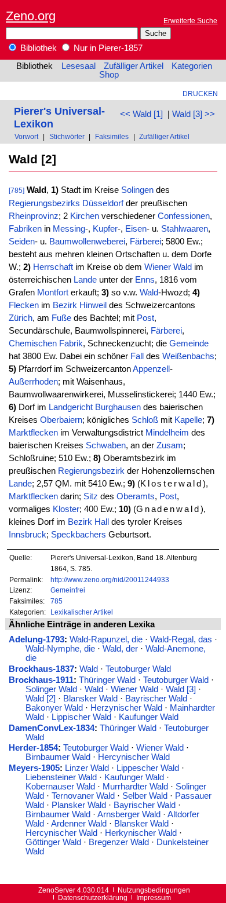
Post (145, 318)
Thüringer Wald (107, 680)
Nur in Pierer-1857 (107, 48)
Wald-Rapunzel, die (106, 639)
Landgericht (71, 407)
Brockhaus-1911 (41, 680)
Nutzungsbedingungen (154, 890)
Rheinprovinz (34, 216)
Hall (101, 522)
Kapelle (188, 420)
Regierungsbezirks (44, 203)
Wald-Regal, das (181, 639)
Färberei (145, 241)
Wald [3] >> (193, 114)
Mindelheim (167, 432)
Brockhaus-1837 (41, 669)
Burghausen (118, 407)
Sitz (90, 496)
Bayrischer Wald (156, 698)
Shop (109, 74)
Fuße (61, 318)
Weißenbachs (188, 356)
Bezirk (65, 305)
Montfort (52, 292)
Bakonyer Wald (54, 707)
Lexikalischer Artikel (81, 612)
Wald (149, 292)
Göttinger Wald (53, 842)
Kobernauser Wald (60, 786)
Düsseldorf (102, 203)
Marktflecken (33, 432)
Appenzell (151, 369)
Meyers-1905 (34, 768)
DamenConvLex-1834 (51, 728)
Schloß (145, 420)
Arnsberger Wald (129, 814)
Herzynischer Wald (126, 707)
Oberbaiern (61, 420)
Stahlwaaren (184, 228)
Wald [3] (181, 689)
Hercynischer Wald (134, 757)
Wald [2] (40, 698)
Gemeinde (189, 343)
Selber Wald (144, 795)
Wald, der (120, 648)
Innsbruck (27, 534)
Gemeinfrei (67, 590)
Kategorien (192, 66)
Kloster (66, 509)
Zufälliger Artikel (133, 66)
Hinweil (93, 305)
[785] (16, 190)
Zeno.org (31, 16)
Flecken (24, 305)
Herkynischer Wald (141, 833)
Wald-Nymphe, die (60, 648)
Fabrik (71, 343)
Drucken (200, 93)
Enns (145, 279)
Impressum (153, 897)
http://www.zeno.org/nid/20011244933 (109, 579)
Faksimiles (112, 136)
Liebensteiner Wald (61, 777)
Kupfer (105, 228)
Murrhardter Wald (135, 786)
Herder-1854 (33, 747)
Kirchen (84, 216)
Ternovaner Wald (83, 795)
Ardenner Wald (79, 823)
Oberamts (135, 496)
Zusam (169, 445)
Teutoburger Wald (138, 669)
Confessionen (184, 216)
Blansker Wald (90, 698)
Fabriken (25, 228)
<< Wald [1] (141, 114)
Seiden (22, 241)
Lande (85, 279)
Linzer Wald (87, 768)
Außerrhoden (33, 381)
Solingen (137, 190)
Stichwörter (67, 136)
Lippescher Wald (147, 768)
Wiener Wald (168, 267)
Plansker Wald (79, 805)
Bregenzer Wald (119, 842)
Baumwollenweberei (87, 241)
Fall (137, 356)
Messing (69, 228)
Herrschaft (53, 267)
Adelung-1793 (36, 639)
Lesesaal (78, 66)
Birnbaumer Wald (57, 757)
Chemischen (33, 343)
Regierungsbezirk (91, 471)
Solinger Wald (51, 689)
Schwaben (106, 445)
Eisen (136, 228)
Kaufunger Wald (148, 717)
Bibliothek (37, 48)
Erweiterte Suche (190, 20)
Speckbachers (78, 534)
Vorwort (26, 136)
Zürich (20, 318)
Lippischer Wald (81, 717)
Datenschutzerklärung (92, 897)
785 (56, 601)
